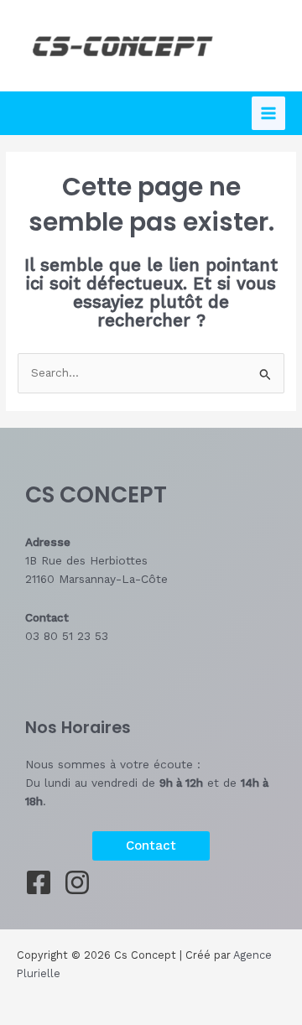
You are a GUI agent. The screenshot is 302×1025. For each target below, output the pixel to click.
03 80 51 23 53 (66, 636)
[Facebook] (38, 882)
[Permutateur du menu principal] (269, 113)
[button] (151, 846)
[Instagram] (77, 882)
